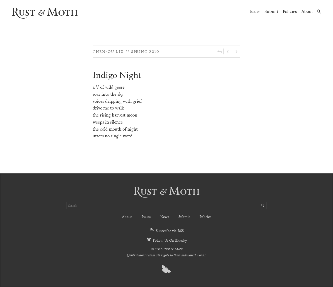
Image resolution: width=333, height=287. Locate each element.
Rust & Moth (44, 11)
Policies (290, 11)
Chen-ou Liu (108, 51)
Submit (271, 11)
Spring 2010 (145, 51)
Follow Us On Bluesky (169, 240)
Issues (254, 11)
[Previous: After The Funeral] (228, 51)
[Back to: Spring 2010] (219, 51)
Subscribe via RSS (169, 230)
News (164, 216)
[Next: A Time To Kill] (236, 51)
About (307, 11)
